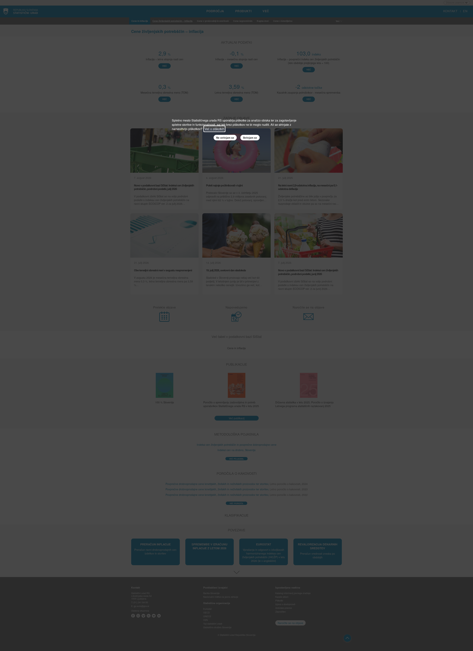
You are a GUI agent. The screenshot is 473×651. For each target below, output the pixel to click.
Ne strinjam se (225, 137)
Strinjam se (250, 137)
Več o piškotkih (214, 129)
